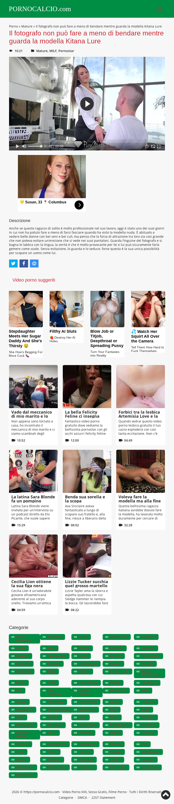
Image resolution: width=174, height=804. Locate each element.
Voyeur (21, 759)
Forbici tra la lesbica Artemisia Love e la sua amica (139, 416)
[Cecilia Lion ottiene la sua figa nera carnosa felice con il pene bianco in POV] (33, 556)
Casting (115, 656)
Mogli (145, 709)
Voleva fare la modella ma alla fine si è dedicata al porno (140, 501)
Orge (82, 717)
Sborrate (85, 733)
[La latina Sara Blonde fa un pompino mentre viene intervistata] (33, 471)
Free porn (86, 767)
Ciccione (53, 664)
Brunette (148, 648)
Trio (144, 744)
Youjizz (115, 759)
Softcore (22, 744)
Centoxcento (56, 767)
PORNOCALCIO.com (40, 8)
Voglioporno (150, 752)
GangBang (149, 683)
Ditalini (84, 671)
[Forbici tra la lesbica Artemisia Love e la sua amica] (140, 386)
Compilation (88, 664)
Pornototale (87, 725)
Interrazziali (88, 702)
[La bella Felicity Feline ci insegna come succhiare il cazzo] (87, 386)
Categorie (66, 797)
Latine (114, 702)
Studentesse (56, 744)
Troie (20, 752)
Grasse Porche (84, 692)
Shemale (147, 733)
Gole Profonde (54, 692)
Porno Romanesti (24, 639)
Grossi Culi (118, 690)
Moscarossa (25, 775)
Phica (114, 717)
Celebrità (23, 664)
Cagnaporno (56, 656)
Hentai (21, 702)
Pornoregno (25, 725)
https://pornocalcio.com (42, 792)
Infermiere (55, 702)
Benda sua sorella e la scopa (85, 499)
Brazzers (116, 648)
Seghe (114, 733)
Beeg (51, 648)
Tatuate (115, 744)
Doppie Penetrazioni (150, 673)
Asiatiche (148, 637)
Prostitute (148, 725)
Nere (20, 717)
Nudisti (52, 717)
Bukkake (22, 656)
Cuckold (147, 664)
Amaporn (54, 637)
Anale (83, 637)
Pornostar (66, 51)
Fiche (51, 683)
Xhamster (86, 759)
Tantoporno (87, 744)
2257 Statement (103, 797)
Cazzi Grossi (150, 656)
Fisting (115, 683)
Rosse (51, 733)
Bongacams (25, 767)
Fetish (20, 683)
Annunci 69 (118, 637)
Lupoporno (24, 709)
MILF (53, 51)
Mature (26, 26)
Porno (13, 26)
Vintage (115, 752)
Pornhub (147, 717)
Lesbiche (148, 702)
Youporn (147, 759)
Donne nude (119, 671)
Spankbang (149, 767)
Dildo (51, 671)
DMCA (82, 797)
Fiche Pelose (88, 683)
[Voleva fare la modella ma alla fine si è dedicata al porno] (140, 471)
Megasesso (87, 709)
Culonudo (23, 671)
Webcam (53, 759)
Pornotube (118, 767)
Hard (145, 690)
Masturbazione (58, 709)
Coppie (115, 664)
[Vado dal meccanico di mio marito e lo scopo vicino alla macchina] (33, 386)
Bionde (84, 648)
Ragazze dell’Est (22, 735)
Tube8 (52, 752)
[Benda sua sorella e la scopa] (87, 471)
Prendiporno (119, 725)
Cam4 (83, 656)
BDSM (20, 648)
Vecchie (84, 752)
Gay (19, 690)
